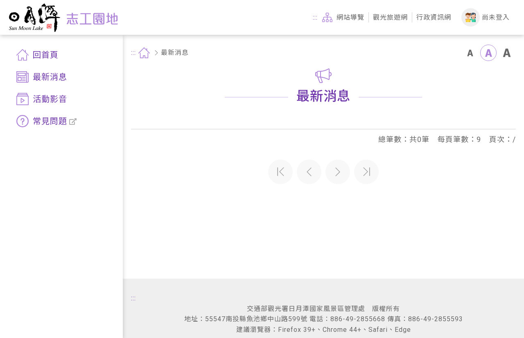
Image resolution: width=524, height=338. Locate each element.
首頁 (144, 53)
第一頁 (280, 172)
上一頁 (309, 172)
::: (315, 17)
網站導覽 (350, 17)
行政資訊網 (433, 17)
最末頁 (366, 172)
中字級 (488, 53)
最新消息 (175, 52)
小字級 (470, 53)
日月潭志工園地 (63, 17)
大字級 (507, 53)
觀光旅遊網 (390, 17)
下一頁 (337, 172)
